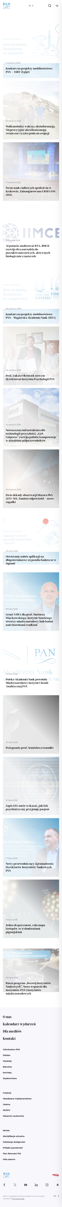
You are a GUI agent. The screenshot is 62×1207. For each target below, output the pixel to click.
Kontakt (9, 1038)
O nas (7, 1016)
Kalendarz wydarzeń (19, 1024)
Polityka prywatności (13, 1148)
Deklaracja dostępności (14, 1142)
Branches (7, 1067)
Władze (6, 1055)
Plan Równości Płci (12, 1153)
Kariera (6, 1130)
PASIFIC (6, 1110)
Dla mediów (12, 1031)
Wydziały (7, 1061)
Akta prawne (9, 1159)
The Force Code (18, 1199)
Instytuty (7, 1093)
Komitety (7, 1072)
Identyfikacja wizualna (14, 1136)
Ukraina (6, 1104)
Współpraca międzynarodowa (17, 1098)
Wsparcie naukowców (13, 1116)
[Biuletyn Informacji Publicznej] (55, 1175)
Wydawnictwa (10, 1078)
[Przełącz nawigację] (57, 5)
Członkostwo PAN (11, 1049)
